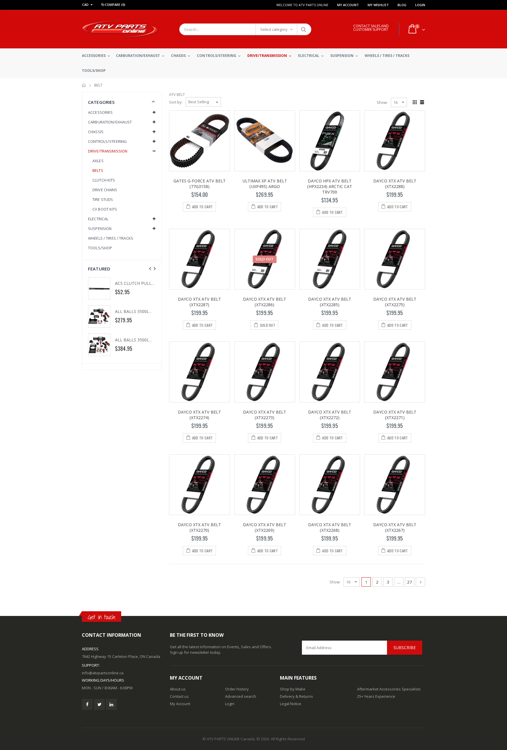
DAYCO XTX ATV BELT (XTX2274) (199, 414)
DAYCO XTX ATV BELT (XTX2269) (264, 527)
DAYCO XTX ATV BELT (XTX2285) (329, 301)
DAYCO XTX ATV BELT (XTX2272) (329, 414)
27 (409, 582)
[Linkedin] (111, 704)
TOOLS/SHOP (100, 247)
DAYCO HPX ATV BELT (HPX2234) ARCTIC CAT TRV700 (329, 186)
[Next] (420, 582)
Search (303, 29)
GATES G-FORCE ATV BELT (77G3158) (199, 183)
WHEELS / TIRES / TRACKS (110, 238)
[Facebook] (87, 704)
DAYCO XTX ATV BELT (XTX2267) (394, 527)
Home (84, 85)
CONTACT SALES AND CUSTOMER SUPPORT (371, 27)
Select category (274, 29)
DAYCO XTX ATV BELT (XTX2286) (264, 301)
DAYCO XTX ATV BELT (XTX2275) (394, 301)
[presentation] (150, 268)
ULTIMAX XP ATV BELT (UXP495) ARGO (264, 183)
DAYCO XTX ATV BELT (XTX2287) (199, 301)
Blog (402, 5)
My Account (348, 5)
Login (420, 5)
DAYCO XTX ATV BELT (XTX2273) (264, 414)
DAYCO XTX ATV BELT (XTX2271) (394, 414)
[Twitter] (99, 704)
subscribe (404, 647)
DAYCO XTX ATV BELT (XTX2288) (394, 183)
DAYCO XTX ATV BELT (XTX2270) (199, 527)
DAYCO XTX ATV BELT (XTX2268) (329, 527)
